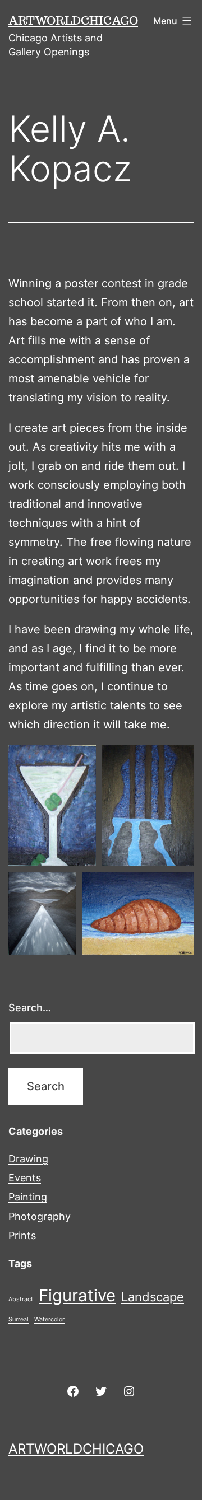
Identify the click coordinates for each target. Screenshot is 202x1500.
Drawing (28, 1159)
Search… (29, 1007)
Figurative (77, 1295)
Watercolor (49, 1319)
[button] (52, 805)
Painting (27, 1197)
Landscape (152, 1296)
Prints (22, 1235)
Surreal (18, 1319)
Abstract (20, 1299)
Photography (39, 1216)
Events (24, 1178)
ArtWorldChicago (73, 20)
